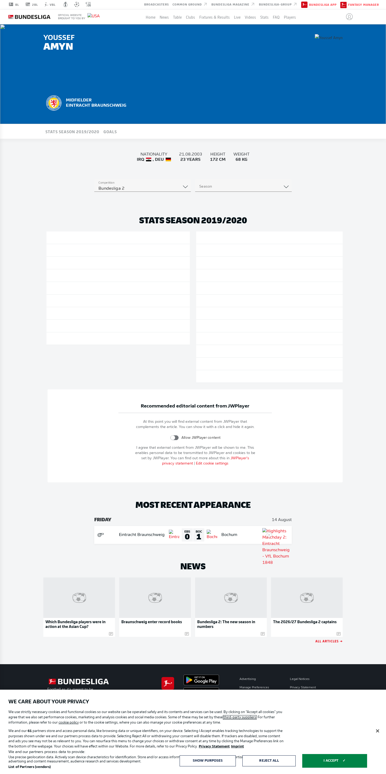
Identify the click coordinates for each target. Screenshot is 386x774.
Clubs (190, 17)
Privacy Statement (303, 687)
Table (177, 17)
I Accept (331, 760)
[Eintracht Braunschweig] (53, 102)
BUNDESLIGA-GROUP (276, 4)
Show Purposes (208, 760)
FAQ (276, 17)
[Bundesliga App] (304, 4)
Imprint (237, 746)
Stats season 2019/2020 (72, 131)
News (164, 17)
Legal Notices (300, 679)
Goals (110, 131)
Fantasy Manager (363, 5)
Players (290, 17)
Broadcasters (156, 4)
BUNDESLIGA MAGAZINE (231, 4)
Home (150, 17)
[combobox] (142, 188)
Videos (250, 17)
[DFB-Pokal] (65, 4)
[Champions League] (76, 4)
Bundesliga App (323, 5)
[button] (347, 16)
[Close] (377, 731)
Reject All (269, 760)
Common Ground (188, 4)
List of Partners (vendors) (29, 767)
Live (237, 17)
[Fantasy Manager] (343, 4)
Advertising (247, 679)
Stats (264, 17)
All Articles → (329, 641)
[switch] (174, 437)
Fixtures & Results (214, 17)
